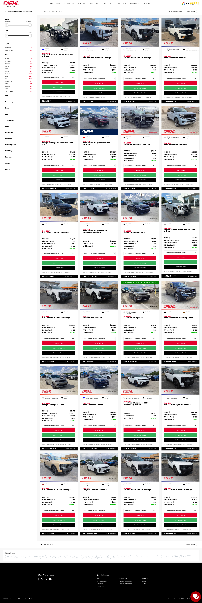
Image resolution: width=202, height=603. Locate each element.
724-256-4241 (112, 188)
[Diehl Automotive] (10, 4)
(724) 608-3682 (152, 188)
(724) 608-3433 (111, 102)
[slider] (6, 24)
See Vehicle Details (58, 91)
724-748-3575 (71, 188)
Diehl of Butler (88, 188)
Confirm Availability (59, 87)
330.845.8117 (71, 101)
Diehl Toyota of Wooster (48, 101)
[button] (76, 32)
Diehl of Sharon (129, 188)
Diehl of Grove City (49, 188)
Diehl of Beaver (88, 101)
